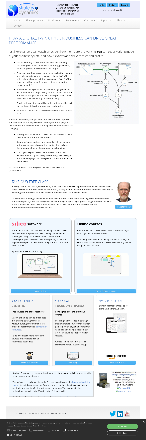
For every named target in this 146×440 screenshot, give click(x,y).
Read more (42, 426)
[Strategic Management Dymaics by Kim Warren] (124, 377)
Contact (18, 25)
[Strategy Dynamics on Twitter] (112, 413)
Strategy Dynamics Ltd (31, 413)
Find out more (117, 362)
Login (101, 5)
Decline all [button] (122, 433)
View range (73, 362)
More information (29, 362)
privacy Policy (58, 413)
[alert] (73, 429)
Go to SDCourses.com (106, 291)
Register (113, 5)
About (120, 20)
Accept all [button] (122, 426)
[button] (19, 430)
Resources (71, 20)
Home (17, 20)
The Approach (33, 20)
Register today (124, 206)
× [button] (143, 422)
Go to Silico (40, 291)
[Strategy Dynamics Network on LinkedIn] (120, 413)
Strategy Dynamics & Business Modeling (63, 373)
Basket (124, 5)
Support (105, 20)
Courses (89, 20)
